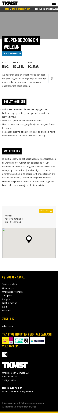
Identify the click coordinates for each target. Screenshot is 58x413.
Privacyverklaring (10, 403)
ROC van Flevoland (12, 53)
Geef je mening (9, 302)
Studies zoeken (9, 284)
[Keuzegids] (37, 340)
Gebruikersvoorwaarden (32, 403)
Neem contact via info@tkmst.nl (17, 391)
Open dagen (8, 288)
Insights (6, 299)
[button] (29, 239)
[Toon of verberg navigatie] (53, 3)
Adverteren (7, 326)
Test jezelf (7, 295)
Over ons (6, 310)
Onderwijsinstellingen (12, 291)
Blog (4, 306)
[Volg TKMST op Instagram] (4, 355)
